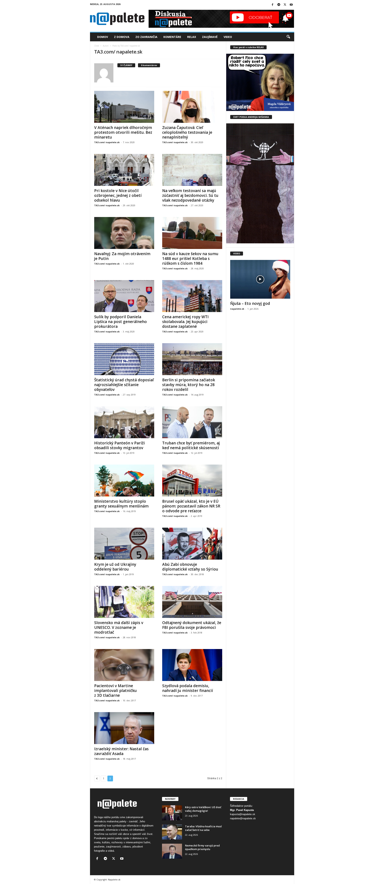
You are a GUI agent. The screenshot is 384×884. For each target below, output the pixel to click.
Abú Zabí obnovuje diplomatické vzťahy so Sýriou (190, 567)
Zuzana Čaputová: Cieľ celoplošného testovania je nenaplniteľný (187, 132)
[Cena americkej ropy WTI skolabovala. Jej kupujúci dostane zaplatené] (192, 296)
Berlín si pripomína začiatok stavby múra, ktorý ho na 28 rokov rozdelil (188, 384)
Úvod (96, 45)
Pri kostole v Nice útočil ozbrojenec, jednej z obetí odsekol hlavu (118, 195)
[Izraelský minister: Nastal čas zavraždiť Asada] (124, 728)
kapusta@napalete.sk (242, 814)
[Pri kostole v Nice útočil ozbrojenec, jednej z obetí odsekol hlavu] (124, 170)
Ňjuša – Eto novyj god (250, 303)
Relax (191, 37)
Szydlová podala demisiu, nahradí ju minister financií (187, 688)
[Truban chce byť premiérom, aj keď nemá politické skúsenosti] (192, 422)
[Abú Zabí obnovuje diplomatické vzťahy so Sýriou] (192, 544)
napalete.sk (237, 308)
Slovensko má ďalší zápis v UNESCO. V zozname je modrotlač (118, 627)
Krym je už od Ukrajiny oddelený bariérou (115, 567)
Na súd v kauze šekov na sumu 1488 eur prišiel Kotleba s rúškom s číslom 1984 (190, 258)
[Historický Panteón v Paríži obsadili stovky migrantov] (124, 422)
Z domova (121, 37)
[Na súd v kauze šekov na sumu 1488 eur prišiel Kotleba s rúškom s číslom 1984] (192, 233)
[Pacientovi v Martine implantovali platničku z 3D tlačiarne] (124, 665)
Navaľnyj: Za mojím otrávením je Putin (122, 256)
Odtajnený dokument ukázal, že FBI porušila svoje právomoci (191, 625)
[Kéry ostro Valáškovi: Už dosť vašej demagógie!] (172, 812)
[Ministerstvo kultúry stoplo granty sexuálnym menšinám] (124, 481)
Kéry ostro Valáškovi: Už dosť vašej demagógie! (203, 809)
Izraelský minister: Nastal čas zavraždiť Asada (121, 751)
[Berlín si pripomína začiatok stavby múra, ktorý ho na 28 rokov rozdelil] (192, 359)
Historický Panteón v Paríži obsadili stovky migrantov (119, 445)
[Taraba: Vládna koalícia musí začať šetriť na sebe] (172, 832)
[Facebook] (272, 5)
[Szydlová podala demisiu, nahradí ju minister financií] (192, 665)
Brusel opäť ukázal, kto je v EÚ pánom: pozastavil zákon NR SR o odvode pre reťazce (191, 506)
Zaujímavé (210, 37)
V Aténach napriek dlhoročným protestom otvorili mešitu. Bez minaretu (123, 132)
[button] (288, 37)
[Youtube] (291, 5)
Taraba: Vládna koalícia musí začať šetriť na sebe (203, 828)
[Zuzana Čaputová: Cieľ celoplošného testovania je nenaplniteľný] (192, 107)
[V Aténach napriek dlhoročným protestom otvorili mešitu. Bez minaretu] (124, 107)
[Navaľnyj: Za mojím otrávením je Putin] (124, 233)
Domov (102, 37)
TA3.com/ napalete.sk (107, 142)
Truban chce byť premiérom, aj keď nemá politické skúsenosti (191, 445)
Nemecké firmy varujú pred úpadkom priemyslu (202, 847)
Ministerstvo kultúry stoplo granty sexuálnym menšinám (121, 504)
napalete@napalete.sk (243, 818)
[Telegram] (278, 5)
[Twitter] (285, 5)
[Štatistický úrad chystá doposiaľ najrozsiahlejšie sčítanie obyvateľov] (124, 359)
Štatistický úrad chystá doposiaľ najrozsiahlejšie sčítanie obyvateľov (124, 384)
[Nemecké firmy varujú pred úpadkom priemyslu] (172, 851)
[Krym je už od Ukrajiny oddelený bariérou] (124, 544)
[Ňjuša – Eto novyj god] (260, 279)
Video (228, 37)
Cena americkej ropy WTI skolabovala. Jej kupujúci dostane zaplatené (185, 321)
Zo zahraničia (146, 37)
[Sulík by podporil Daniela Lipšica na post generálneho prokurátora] (124, 296)
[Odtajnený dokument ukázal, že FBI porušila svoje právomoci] (192, 602)
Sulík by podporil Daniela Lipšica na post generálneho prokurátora (120, 321)
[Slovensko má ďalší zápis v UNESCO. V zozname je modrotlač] (124, 602)
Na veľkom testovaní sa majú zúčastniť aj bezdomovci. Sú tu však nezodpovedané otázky (190, 195)
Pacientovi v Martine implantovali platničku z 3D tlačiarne (115, 690)
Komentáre (172, 37)
